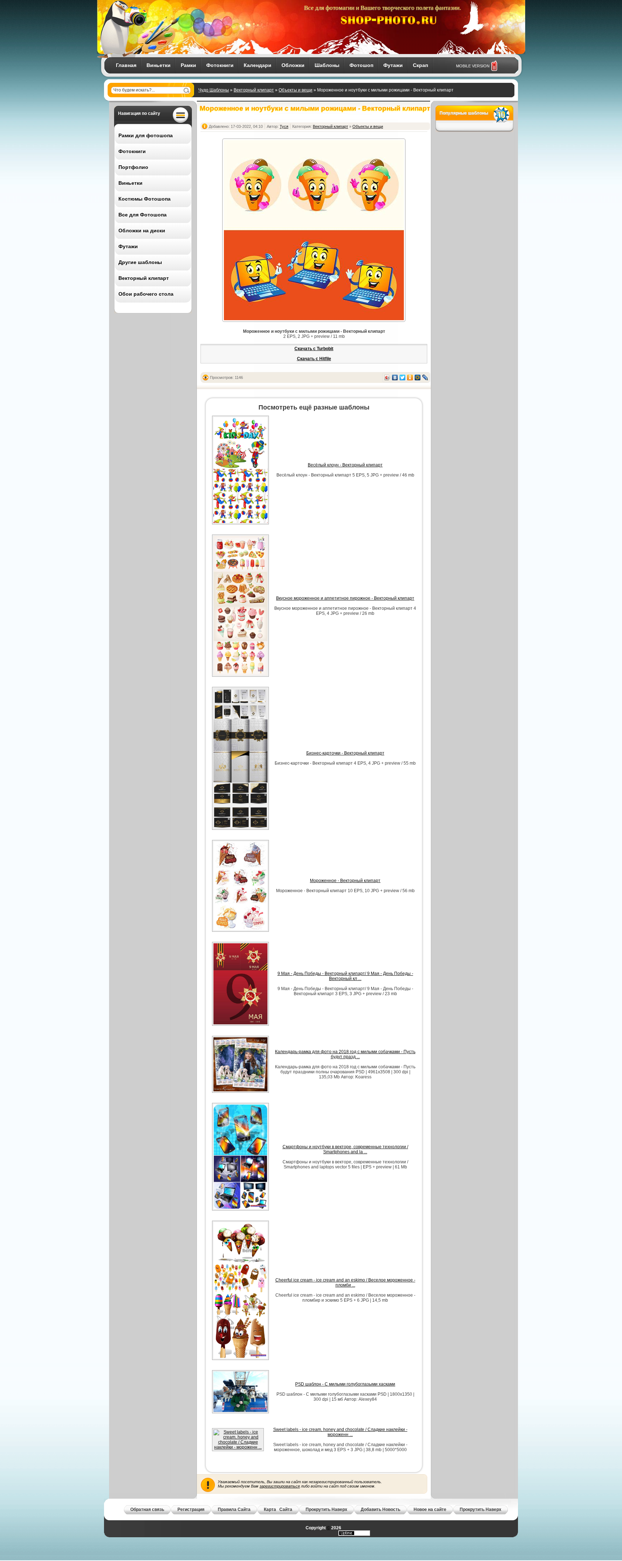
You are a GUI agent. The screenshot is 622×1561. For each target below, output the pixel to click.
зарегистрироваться (280, 1486)
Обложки (293, 65)
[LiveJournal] (425, 377)
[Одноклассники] (410, 377)
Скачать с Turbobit (313, 348)
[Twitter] (402, 377)
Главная (126, 65)
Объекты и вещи (295, 90)
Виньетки (159, 65)
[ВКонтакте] (395, 377)
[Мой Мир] (418, 377)
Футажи (393, 65)
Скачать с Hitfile (314, 358)
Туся (284, 126)
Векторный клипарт (254, 90)
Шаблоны (327, 65)
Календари (257, 65)
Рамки (188, 65)
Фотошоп (361, 65)
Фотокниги (220, 65)
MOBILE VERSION (473, 66)
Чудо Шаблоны (213, 90)
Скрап (420, 65)
